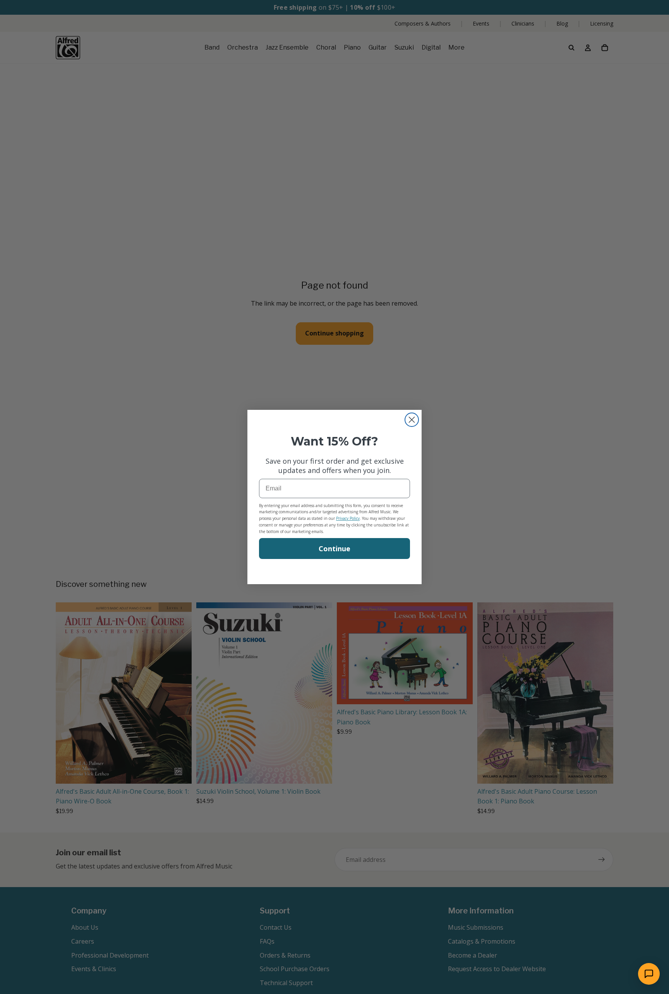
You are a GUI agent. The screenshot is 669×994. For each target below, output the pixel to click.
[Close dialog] (412, 419)
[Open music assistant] (649, 974)
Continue (334, 548)
